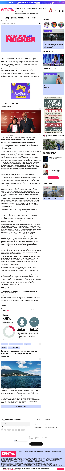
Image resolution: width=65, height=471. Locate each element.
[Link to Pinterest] (24, 430)
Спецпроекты (32, 10)
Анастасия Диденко (6, 106)
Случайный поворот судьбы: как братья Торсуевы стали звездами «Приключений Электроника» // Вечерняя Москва (47, 24)
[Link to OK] (8, 430)
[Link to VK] (5, 430)
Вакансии (54, 451)
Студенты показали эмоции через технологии (55, 158)
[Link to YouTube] (13, 430)
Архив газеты (48, 422)
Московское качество (9, 108)
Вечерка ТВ (18, 8)
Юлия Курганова (5, 356)
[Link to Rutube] (22, 430)
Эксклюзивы (48, 31)
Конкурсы (4, 344)
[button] (61, 24)
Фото (21, 10)
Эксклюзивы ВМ (19, 11)
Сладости (27, 344)
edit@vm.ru (22, 461)
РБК (2, 78)
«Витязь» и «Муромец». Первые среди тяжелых (56, 164)
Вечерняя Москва (5, 20)
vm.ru (18, 460)
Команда (59, 451)
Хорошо (60, 469)
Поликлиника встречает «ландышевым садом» (49, 152)
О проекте (53, 178)
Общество (12, 23)
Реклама (26, 451)
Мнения (37, 424)
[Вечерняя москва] (8, 454)
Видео (25, 10)
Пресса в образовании (43, 8)
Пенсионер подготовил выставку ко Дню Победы (55, 171)
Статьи (37, 422)
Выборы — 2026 (34, 13)
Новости (17, 10)
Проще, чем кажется (50, 74)
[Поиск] (55, 11)
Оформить (36, 444)
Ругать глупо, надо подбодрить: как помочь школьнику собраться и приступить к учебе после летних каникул (53, 35)
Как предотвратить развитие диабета (53, 78)
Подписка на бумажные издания (36, 451)
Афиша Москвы (27, 11)
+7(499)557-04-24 (9, 461)
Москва (4, 347)
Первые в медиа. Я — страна (22, 13)
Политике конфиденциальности (11, 469)
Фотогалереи (38, 427)
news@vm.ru (42, 461)
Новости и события (14, 347)
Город (36, 108)
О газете (21, 451)
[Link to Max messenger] (2, 430)
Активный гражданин (16, 344)
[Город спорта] (50, 11)
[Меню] (63, 11)
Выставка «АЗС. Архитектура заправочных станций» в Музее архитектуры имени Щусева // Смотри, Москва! (54, 24)
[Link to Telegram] (16, 430)
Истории (47, 19)
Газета (23, 8)
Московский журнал (32, 8)
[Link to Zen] (10, 430)
